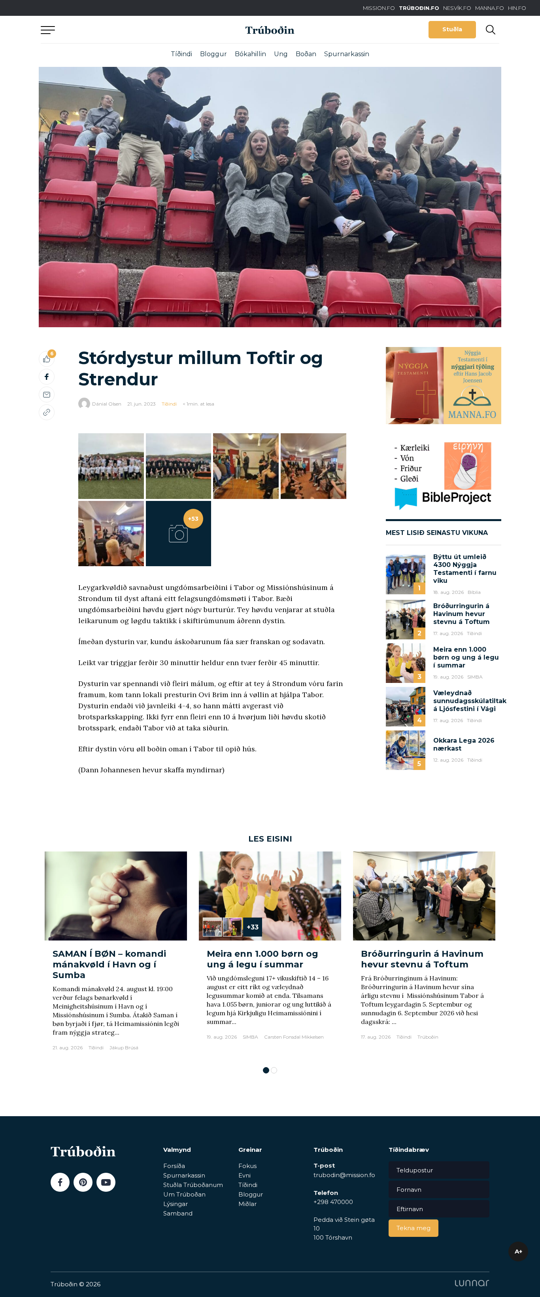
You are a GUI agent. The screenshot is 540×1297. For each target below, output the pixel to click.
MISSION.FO (379, 8)
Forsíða (174, 1166)
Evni (244, 1175)
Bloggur (213, 54)
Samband (178, 1213)
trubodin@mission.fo (344, 1175)
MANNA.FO (489, 8)
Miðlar (247, 1204)
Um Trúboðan (184, 1194)
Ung (281, 54)
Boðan (306, 54)
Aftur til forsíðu (114, 29)
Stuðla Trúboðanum (193, 1185)
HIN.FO (517, 8)
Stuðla (452, 29)
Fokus (247, 1166)
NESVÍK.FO (457, 8)
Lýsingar (175, 1204)
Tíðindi (181, 54)
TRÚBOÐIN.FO (419, 8)
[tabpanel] (116, 954)
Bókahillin (250, 54)
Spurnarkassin (346, 54)
